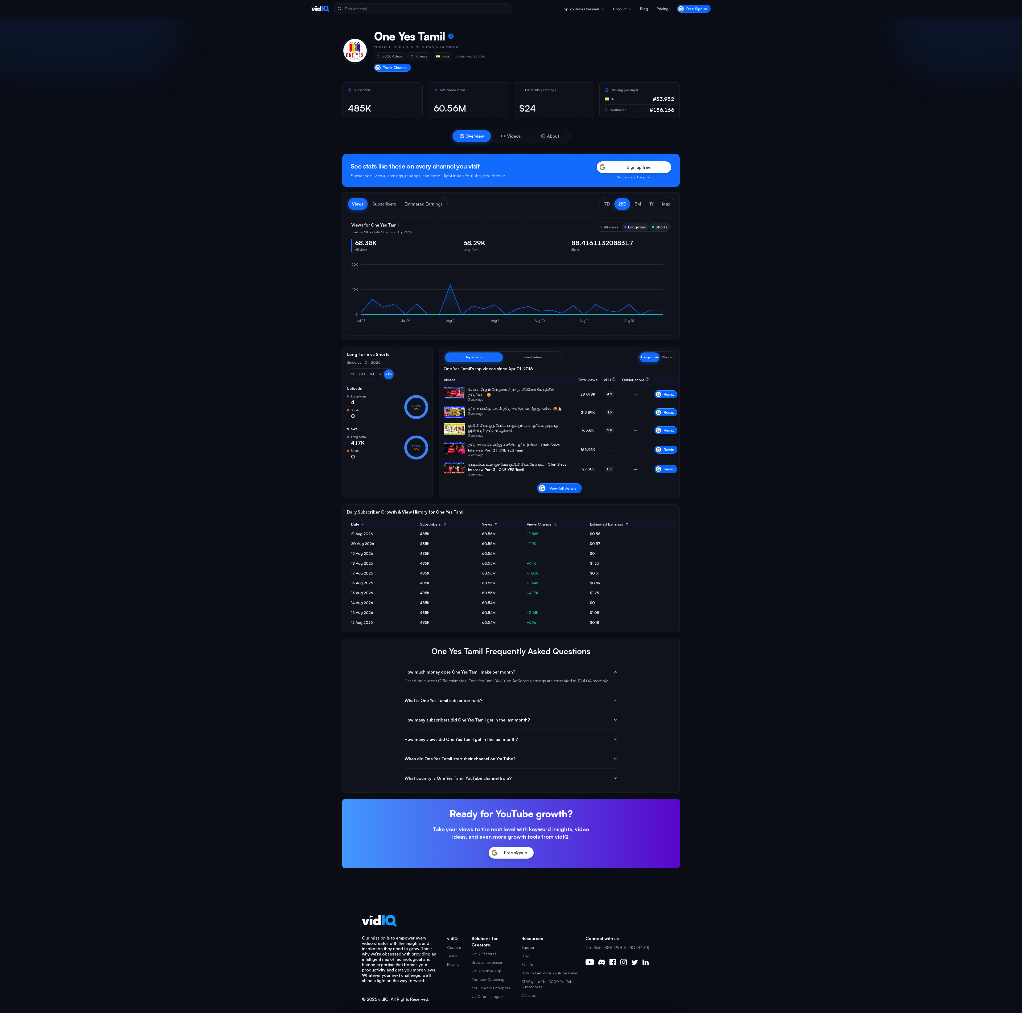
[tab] (472, 136)
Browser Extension (487, 962)
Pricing (663, 8)
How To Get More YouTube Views (549, 973)
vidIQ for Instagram (488, 996)
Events (527, 964)
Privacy (453, 964)
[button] (606, 204)
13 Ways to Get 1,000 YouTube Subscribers (548, 984)
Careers (454, 947)
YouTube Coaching (488, 979)
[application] (511, 294)
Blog (644, 8)
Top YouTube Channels (580, 9)
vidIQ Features (484, 954)
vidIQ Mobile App (486, 971)
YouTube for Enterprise (491, 988)
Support (528, 947)
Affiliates (528, 995)
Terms (452, 956)
